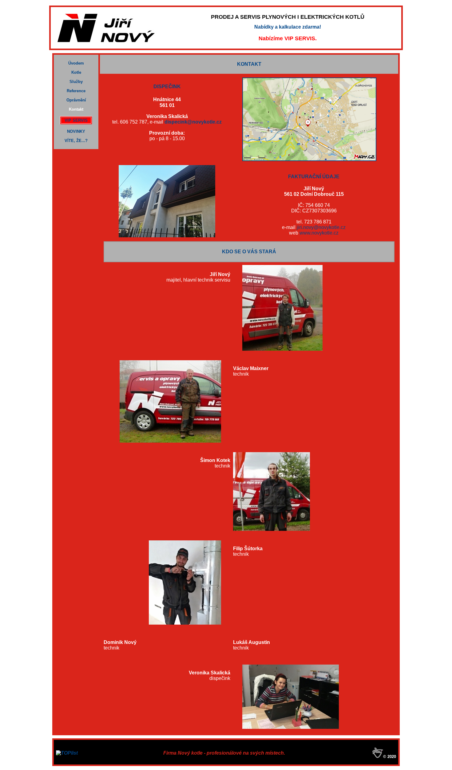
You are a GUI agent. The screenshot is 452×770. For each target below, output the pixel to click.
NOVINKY (76, 131)
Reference (76, 91)
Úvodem (76, 63)
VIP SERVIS (76, 120)
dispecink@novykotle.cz (193, 121)
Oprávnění (76, 100)
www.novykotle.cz (319, 232)
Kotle (76, 72)
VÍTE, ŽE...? (76, 140)
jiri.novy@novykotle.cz (321, 227)
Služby (76, 81)
